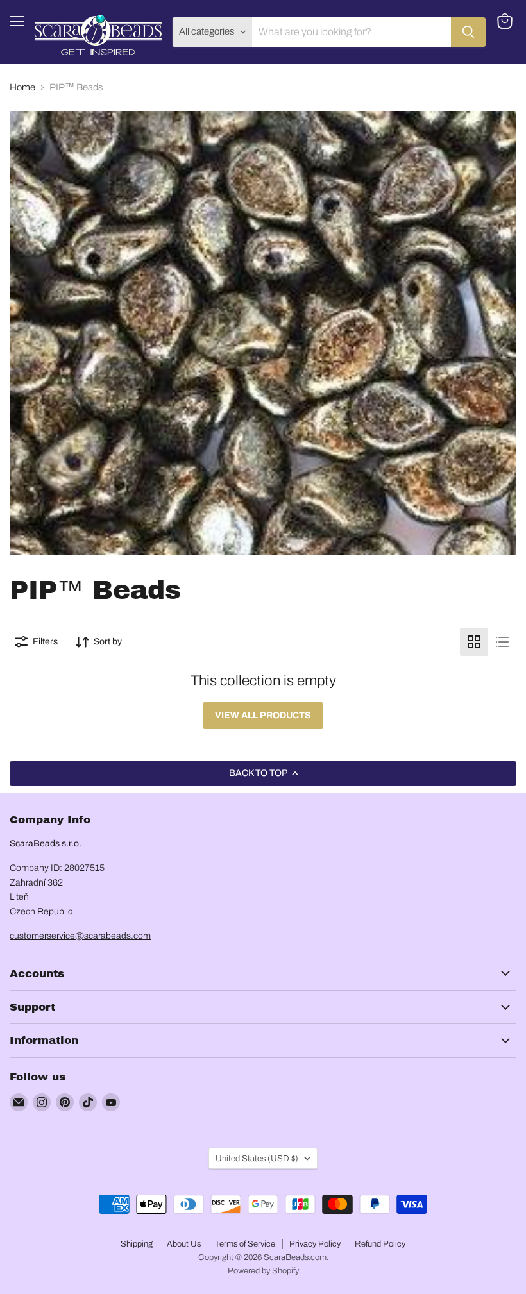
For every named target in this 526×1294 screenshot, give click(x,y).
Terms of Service (245, 1243)
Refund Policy (380, 1243)
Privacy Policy (315, 1243)
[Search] (468, 32)
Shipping (137, 1243)
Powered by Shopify (263, 1270)
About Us (184, 1243)
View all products (263, 715)
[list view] (502, 642)
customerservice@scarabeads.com (80, 936)
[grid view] (474, 642)
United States (257, 1158)
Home (22, 87)
